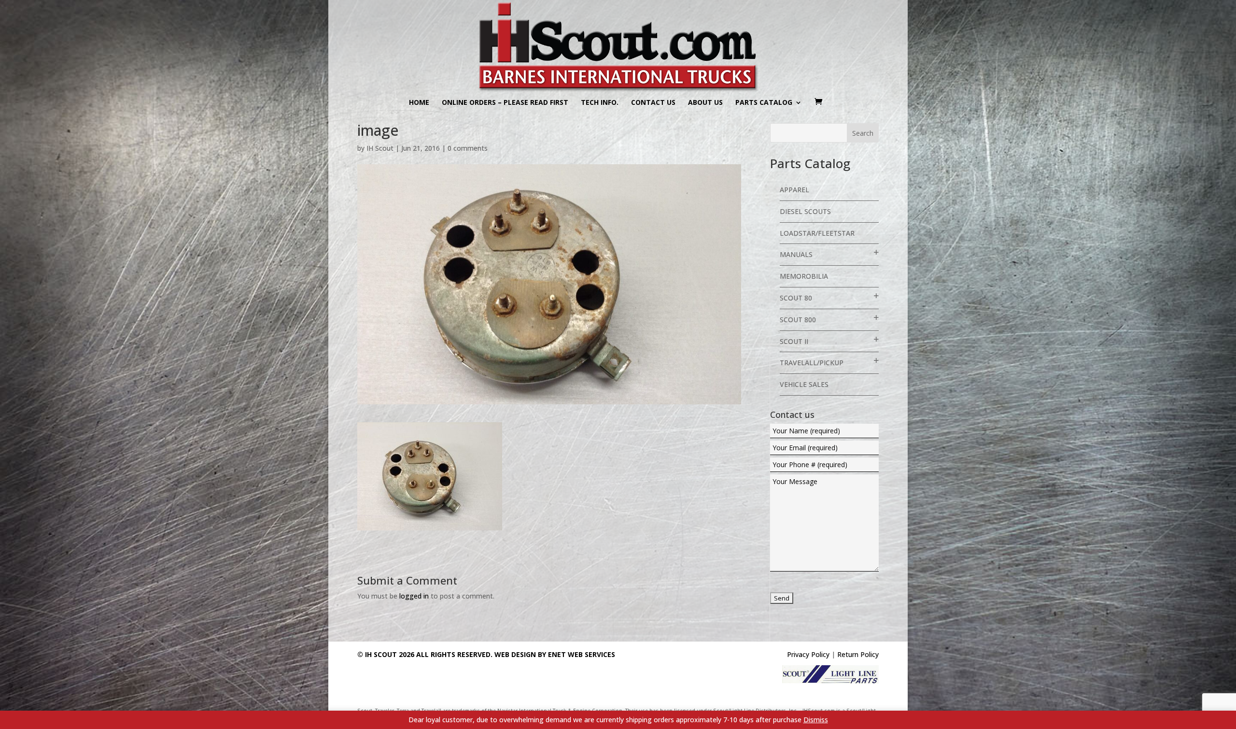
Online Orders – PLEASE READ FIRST (505, 103)
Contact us (653, 103)
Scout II (794, 341)
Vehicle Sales (804, 384)
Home (419, 103)
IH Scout (379, 148)
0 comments (468, 148)
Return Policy (858, 654)
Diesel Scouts (805, 211)
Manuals (796, 254)
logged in (414, 595)
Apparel (794, 189)
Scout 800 (798, 319)
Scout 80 (796, 297)
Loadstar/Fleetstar (817, 233)
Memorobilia (804, 276)
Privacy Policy (808, 654)
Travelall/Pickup (811, 362)
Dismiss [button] (815, 719)
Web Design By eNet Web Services (554, 654)
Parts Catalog (763, 103)
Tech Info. (599, 103)
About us (705, 103)
